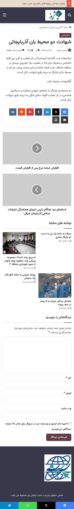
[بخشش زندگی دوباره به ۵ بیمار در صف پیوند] (54, 285)
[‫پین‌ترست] (30, 112)
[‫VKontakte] (12, 112)
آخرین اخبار (55, 28)
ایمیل (67, 393)
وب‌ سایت (66, 409)
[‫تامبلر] (38, 112)
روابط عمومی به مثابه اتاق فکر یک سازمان (20, 276)
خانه (66, 28)
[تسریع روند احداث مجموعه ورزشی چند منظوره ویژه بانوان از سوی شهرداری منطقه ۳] (19, 243)
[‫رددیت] (21, 112)
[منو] (4, 17)
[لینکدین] (47, 112)
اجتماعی (43, 28)
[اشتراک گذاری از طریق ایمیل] (64, 119)
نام (68, 378)
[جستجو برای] (69, 17)
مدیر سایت (61, 50)
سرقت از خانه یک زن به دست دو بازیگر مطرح (56, 235)
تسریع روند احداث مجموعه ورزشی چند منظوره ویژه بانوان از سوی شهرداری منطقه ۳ (20, 260)
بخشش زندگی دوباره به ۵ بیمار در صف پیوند (55, 303)
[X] (55, 112)
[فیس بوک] (64, 112)
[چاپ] (55, 119)
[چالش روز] (55, 15)
